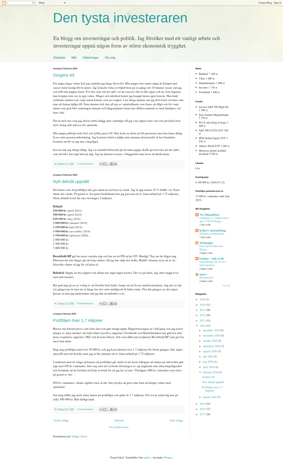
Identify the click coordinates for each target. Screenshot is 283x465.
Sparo (202, 274)
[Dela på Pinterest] (115, 164)
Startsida (59, 57)
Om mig (110, 57)
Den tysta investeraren (120, 17)
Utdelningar (91, 57)
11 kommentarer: (85, 163)
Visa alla (226, 285)
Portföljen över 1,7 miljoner (78, 320)
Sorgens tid (63, 75)
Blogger (168, 457)
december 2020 (211, 330)
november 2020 (212, 335)
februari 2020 (211, 372)
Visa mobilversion (118, 427)
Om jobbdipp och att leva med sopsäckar (212, 263)
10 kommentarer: (85, 303)
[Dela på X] (108, 164)
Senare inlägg (61, 420)
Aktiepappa (206, 243)
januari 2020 (210, 397)
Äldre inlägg (176, 420)
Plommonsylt (206, 277)
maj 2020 (208, 361)
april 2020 (209, 367)
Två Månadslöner (209, 215)
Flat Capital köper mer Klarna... (211, 247)
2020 (203, 325)
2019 (203, 404)
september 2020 (212, 346)
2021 (203, 320)
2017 (203, 414)
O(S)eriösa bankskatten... (212, 233)
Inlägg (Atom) (79, 436)
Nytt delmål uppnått (71, 181)
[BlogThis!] (104, 164)
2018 (203, 409)
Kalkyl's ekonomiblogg (212, 230)
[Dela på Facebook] (112, 164)
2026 (203, 299)
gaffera (147, 457)
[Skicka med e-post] (101, 164)
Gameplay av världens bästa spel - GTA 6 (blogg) (214, 219)
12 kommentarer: (85, 409)
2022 (203, 315)
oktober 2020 (210, 340)
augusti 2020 (210, 351)
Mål (73, 57)
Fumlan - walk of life (211, 258)
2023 (203, 310)
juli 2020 (208, 356)
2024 (203, 304)
